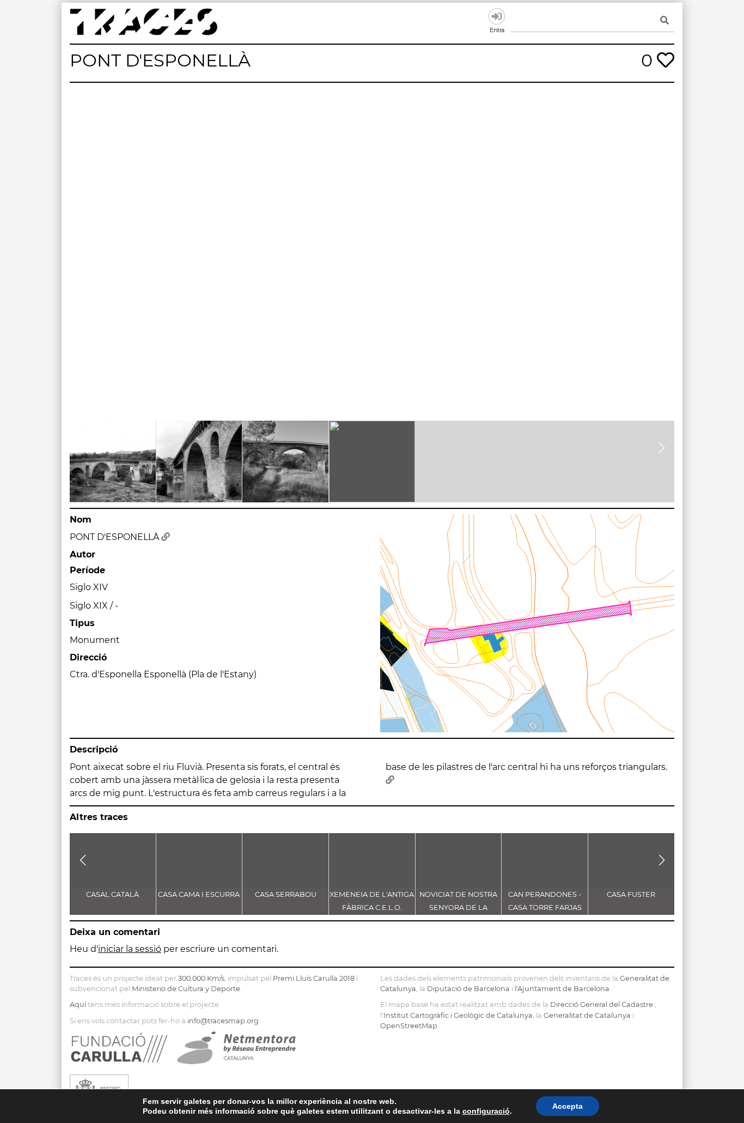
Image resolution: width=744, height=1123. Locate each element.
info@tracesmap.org (223, 1021)
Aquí (78, 1004)
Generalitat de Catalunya (587, 1015)
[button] (82, 448)
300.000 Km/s (201, 978)
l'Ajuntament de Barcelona (562, 989)
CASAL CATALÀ (112, 894)
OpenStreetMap (408, 1026)
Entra (497, 16)
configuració (486, 1111)
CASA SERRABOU (285, 894)
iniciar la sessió (129, 949)
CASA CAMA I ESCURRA (199, 894)
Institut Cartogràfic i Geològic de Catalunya (458, 1015)
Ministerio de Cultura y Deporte (186, 989)
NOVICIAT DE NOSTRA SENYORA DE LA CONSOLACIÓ (458, 907)
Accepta (567, 1106)
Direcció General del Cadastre (601, 1004)
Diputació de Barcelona (468, 989)
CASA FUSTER (631, 894)
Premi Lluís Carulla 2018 (314, 978)
